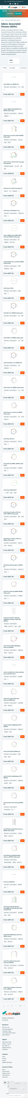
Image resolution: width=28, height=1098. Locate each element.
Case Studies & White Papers (8, 1032)
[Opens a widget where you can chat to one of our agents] (17, 1089)
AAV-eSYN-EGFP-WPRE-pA (12, 751)
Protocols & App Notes (7, 1029)
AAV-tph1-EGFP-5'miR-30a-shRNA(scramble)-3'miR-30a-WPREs (12, 619)
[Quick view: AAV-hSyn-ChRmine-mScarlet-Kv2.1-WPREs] (19, 999)
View (22, 94)
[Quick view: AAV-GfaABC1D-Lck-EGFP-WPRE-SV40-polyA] (19, 273)
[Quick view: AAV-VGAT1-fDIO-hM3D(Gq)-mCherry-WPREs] (19, 657)
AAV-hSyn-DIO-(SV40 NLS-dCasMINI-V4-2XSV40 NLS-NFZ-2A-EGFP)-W (13, 908)
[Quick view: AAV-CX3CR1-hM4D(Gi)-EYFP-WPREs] (19, 737)
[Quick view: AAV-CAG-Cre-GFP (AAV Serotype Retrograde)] (19, 173)
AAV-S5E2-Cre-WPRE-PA (11, 84)
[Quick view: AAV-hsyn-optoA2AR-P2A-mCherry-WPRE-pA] (19, 710)
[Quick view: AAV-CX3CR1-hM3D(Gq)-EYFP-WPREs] (19, 788)
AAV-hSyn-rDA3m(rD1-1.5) (11, 210)
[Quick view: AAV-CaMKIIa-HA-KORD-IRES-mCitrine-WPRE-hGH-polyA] (19, 247)
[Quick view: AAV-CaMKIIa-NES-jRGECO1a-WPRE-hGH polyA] (19, 121)
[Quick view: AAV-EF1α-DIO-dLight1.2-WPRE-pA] (19, 577)
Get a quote (18, 13)
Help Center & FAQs (6, 1042)
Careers (4, 1060)
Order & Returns (6, 1075)
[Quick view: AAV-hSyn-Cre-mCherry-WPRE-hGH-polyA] (19, 424)
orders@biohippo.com (19, 1)
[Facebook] (10, 3)
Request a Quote (6, 1073)
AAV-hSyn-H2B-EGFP (10, 490)
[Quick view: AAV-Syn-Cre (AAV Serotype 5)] (19, 196)
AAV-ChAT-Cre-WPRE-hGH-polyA (14, 387)
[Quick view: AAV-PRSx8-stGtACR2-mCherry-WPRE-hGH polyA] (19, 841)
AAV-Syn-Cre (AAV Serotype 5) (13, 188)
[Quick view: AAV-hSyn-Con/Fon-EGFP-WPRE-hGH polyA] (19, 147)
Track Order (5, 1077)
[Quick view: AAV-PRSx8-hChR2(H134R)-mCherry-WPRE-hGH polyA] (19, 867)
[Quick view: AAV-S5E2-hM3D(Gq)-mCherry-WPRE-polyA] (19, 946)
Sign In (3, 1069)
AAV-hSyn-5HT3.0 (9, 438)
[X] (12, 3)
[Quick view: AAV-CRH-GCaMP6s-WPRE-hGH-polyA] (19, 475)
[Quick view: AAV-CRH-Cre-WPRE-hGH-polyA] (19, 348)
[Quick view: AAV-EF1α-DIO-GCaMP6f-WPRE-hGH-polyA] (19, 603)
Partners (4, 1058)
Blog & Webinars (6, 1034)
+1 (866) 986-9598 (9, 1)
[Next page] (24, 1005)
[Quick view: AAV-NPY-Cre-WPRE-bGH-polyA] (19, 323)
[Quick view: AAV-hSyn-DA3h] (19, 298)
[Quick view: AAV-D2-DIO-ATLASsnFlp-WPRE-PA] (19, 814)
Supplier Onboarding (7, 1062)
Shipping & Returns (6, 1047)
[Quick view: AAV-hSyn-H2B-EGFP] (19, 497)
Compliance (5, 1049)
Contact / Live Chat (6, 1043)
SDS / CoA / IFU (5, 1027)
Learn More (10, 13)
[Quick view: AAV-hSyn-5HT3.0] (19, 449)
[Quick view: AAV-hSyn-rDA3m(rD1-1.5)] (19, 220)
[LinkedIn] (15, 3)
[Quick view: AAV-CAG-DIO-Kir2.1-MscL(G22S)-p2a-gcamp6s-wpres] (19, 684)
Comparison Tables (6, 1031)
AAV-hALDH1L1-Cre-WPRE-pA (13, 362)
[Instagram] (17, 3)
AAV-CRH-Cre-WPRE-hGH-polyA (13, 337)
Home (2, 20)
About (3, 1056)
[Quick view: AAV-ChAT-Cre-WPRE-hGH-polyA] (19, 397)
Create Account (5, 1071)
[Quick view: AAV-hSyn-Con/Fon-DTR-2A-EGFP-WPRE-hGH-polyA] (19, 524)
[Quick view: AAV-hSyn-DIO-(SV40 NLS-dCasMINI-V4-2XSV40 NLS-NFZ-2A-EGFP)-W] (19, 920)
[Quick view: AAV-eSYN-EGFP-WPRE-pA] (19, 761)
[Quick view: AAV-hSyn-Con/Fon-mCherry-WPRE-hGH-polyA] (19, 550)
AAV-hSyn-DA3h (9, 288)
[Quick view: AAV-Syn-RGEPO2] (19, 892)
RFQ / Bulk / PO (5, 1045)
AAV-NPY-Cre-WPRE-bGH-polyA (13, 313)
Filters (5, 67)
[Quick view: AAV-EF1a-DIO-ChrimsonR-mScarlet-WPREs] (19, 973)
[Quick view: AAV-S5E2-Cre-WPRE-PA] (19, 94)
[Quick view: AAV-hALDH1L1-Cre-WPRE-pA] (19, 373)
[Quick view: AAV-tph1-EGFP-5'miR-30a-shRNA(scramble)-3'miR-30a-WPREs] (19, 631)
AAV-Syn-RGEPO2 (9, 882)
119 (20, 1005)
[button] (20, 7)
